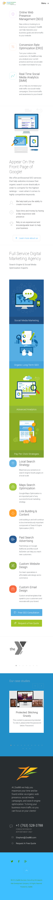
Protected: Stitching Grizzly (27, 714)
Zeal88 (30, 887)
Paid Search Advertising (26, 539)
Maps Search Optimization (27, 486)
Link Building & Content (28, 513)
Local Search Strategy (27, 463)
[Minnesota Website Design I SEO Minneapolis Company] (9, 3)
